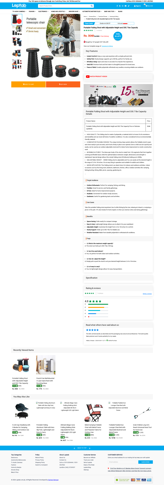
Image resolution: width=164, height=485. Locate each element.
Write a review (147, 294)
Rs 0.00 (150, 6)
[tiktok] (128, 6)
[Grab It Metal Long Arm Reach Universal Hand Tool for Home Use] (142, 421)
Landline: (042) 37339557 (67, 467)
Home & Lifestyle (16, 467)
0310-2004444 (136, 1)
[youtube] (126, 6)
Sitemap (86, 470)
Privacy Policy (39, 460)
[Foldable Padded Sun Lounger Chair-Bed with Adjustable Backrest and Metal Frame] (118, 421)
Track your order (88, 460)
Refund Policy (39, 457)
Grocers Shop (74, 11)
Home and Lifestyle (58, 11)
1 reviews (99, 30)
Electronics (42, 11)
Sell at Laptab (88, 462)
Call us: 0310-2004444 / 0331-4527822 (68, 464)
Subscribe (145, 462)
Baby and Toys (109, 11)
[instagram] (122, 6)
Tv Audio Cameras (16, 462)
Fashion (32, 11)
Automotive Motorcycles (91, 11)
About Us (62, 457)
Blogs (120, 11)
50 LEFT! (118, 36)
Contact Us (62, 460)
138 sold (120, 23)
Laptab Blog (87, 467)
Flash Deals (89, 23)
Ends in (102, 23)
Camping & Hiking (107, 46)
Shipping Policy (40, 462)
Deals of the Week (89, 465)
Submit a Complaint (41, 465)
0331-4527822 (148, 1)
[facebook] (117, 6)
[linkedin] (119, 6)
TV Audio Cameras (18, 11)
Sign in (138, 6)
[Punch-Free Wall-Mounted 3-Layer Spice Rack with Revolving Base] (45, 375)
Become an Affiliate (89, 457)
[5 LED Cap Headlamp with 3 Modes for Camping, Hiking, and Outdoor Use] (21, 421)
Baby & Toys (14, 472)
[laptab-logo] (19, 6)
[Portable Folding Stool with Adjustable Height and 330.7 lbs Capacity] (21, 375)
